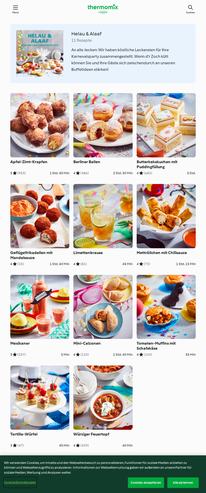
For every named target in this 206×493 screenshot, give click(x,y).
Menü (15, 12)
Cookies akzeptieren (146, 482)
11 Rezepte (81, 40)
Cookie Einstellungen (20, 482)
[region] (103, 474)
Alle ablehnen (183, 482)
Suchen (190, 12)
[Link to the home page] (103, 9)
